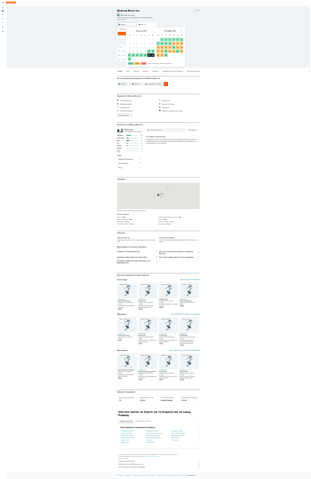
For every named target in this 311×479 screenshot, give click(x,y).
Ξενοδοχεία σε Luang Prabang (178, 475)
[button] (3, 2)
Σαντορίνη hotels (150, 442)
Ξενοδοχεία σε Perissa (152, 431)
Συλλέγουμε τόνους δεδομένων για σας (131, 464)
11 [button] (133, 47)
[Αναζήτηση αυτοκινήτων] (3, 14)
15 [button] (149, 47)
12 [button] (137, 47)
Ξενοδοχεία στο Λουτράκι (127, 437)
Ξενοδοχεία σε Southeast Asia (163, 475)
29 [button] (149, 55)
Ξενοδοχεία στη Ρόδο (177, 431)
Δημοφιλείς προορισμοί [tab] (126, 421)
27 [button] (141, 55)
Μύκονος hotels (175, 437)
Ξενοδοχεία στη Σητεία (127, 433)
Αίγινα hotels (174, 440)
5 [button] (137, 43)
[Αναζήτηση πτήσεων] (3, 7)
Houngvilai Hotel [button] (163, 299)
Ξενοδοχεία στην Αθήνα (127, 431)
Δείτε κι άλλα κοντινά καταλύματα (190, 279)
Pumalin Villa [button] (141, 335)
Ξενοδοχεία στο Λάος (149, 475)
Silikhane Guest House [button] (124, 301)
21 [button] (145, 51)
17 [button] (129, 51)
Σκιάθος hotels (124, 442)
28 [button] (145, 55)
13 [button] (141, 47)
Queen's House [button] (142, 301)
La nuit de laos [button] (163, 335)
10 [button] (129, 47)
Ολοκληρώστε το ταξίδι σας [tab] (143, 421)
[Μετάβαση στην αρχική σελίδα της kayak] (11, 2)
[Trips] (3, 27)
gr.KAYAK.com (120, 475)
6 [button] (141, 43)
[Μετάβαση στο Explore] (3, 19)
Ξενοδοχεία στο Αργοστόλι (178, 433)
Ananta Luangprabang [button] (185, 301)
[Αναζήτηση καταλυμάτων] (3, 10)
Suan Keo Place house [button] (123, 335)
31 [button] (129, 59)
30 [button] (153, 55)
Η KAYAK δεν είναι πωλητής (127, 461)
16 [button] (152, 47)
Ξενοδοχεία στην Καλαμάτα (153, 437)
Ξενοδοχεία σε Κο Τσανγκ (153, 435)
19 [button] (137, 51)
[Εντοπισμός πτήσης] (3, 22)
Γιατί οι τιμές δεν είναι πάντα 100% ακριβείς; (132, 467)
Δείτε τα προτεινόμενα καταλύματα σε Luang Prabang (185, 350)
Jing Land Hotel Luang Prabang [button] (126, 370)
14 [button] (145, 47)
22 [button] (149, 51)
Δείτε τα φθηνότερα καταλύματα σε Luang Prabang (185, 314)
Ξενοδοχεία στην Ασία (137, 475)
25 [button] (133, 55)
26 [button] (137, 55)
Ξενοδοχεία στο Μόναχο (127, 435)
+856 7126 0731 (121, 19)
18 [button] (133, 51)
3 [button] (129, 43)
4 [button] (133, 43)
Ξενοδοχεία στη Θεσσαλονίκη (154, 433)
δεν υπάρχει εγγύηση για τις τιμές (152, 456)
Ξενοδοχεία (127, 475)
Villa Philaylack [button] (184, 335)
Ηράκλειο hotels (125, 440)
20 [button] (141, 51)
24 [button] (129, 55)
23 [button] (153, 51)
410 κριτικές (131, 15)
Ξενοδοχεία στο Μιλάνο (177, 435)
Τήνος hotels (149, 440)
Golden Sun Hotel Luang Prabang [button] (147, 371)
